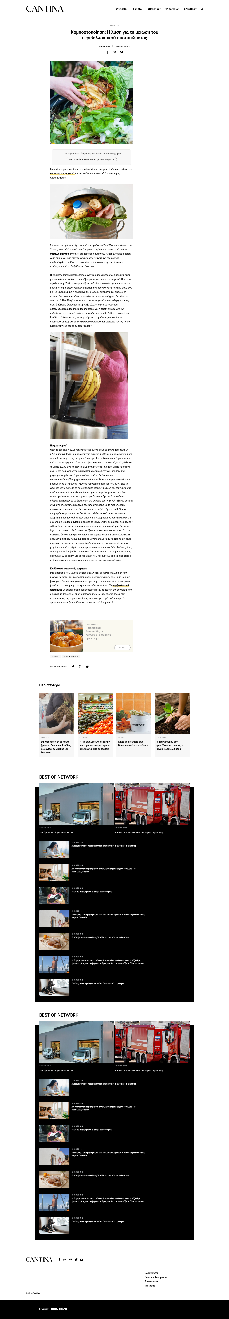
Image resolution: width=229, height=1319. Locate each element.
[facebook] (107, 52)
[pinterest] (114, 52)
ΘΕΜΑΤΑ (114, 25)
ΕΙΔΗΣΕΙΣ (45, 738)
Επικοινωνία (151, 1281)
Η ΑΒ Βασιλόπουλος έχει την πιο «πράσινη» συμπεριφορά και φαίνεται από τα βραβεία (95, 745)
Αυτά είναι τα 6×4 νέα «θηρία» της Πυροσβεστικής (139, 832)
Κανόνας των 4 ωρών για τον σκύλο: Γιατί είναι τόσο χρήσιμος (98, 983)
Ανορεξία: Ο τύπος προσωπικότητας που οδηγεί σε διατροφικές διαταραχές (104, 846)
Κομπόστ (55, 657)
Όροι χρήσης (151, 1272)
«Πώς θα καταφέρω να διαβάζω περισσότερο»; (92, 891)
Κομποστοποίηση (71, 657)
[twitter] (121, 52)
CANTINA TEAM (104, 46)
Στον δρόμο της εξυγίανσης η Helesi (56, 832)
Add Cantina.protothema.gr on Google (90, 159)
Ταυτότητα (150, 1285)
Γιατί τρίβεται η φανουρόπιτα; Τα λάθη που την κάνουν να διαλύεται (100, 937)
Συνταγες (121, 9)
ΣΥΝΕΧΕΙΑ (121, 647)
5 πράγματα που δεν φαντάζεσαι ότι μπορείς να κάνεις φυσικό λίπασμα (170, 745)
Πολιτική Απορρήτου (156, 1277)
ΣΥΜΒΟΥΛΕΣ (162, 738)
